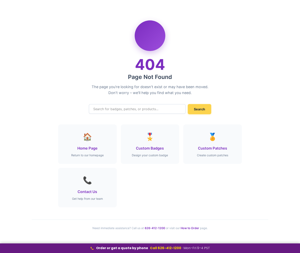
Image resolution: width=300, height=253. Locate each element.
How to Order (190, 228)
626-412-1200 (155, 228)
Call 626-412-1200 (165, 248)
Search (199, 109)
